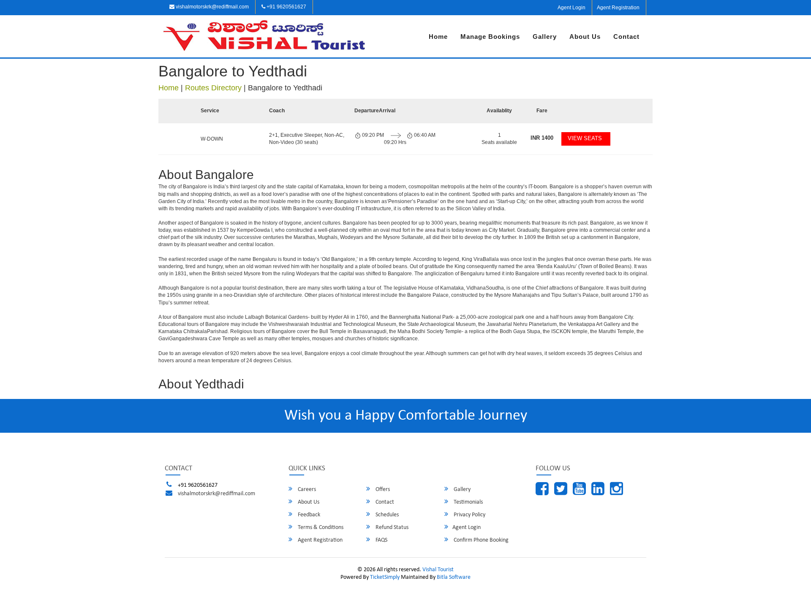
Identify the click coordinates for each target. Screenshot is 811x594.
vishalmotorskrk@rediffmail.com (211, 7)
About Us (585, 36)
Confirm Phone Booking (480, 540)
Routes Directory (213, 88)
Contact (626, 36)
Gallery (545, 36)
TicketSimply (385, 577)
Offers (382, 489)
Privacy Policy (468, 515)
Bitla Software (454, 577)
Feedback (308, 515)
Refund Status (391, 527)
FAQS (380, 540)
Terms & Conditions (320, 527)
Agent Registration (618, 8)
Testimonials (467, 502)
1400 (542, 138)
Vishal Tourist (438, 570)
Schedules (386, 515)
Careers (306, 489)
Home (438, 36)
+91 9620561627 (285, 7)
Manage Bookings (490, 36)
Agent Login (571, 8)
